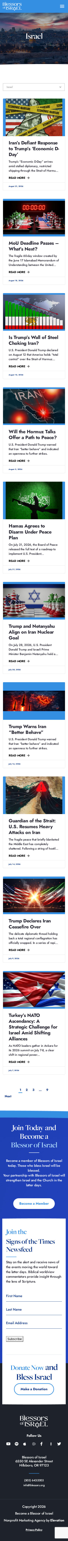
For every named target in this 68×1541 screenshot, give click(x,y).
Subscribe (15, 1339)
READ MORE (17, 178)
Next (34, 1096)
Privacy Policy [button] (34, 1530)
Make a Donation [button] (34, 1389)
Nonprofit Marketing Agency (25, 1520)
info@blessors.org (34, 1485)
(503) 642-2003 (34, 1480)
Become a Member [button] (34, 1203)
